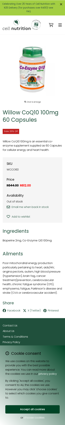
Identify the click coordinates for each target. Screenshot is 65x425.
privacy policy (48, 374)
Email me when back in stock (30, 207)
